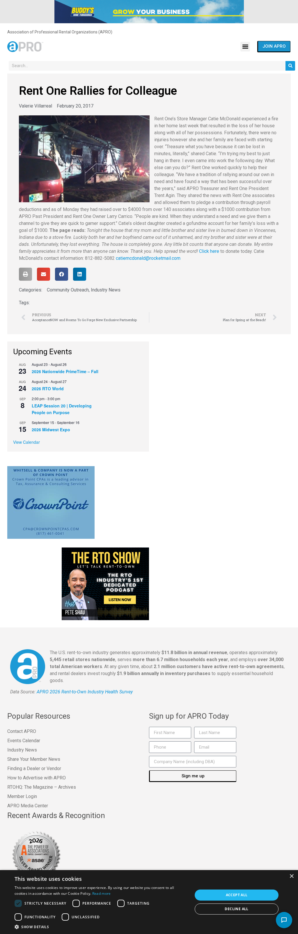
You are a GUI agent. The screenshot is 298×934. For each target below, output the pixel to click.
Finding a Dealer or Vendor (34, 768)
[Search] (290, 66)
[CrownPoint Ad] (51, 502)
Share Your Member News (33, 759)
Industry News (105, 290)
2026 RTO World (48, 388)
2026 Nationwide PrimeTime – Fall (65, 371)
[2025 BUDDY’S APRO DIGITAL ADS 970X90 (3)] (149, 11)
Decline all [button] (236, 908)
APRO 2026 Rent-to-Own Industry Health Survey (85, 692)
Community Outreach (68, 290)
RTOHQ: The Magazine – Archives (41, 787)
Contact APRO (21, 731)
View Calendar (26, 442)
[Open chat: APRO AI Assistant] (284, 920)
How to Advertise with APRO (36, 778)
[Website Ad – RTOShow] (105, 583)
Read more (101, 893)
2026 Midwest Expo (51, 429)
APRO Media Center (27, 805)
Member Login (22, 796)
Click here (209, 251)
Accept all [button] (237, 894)
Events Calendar (23, 740)
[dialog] (149, 902)
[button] (245, 46)
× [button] (291, 876)
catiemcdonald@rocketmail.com (148, 258)
